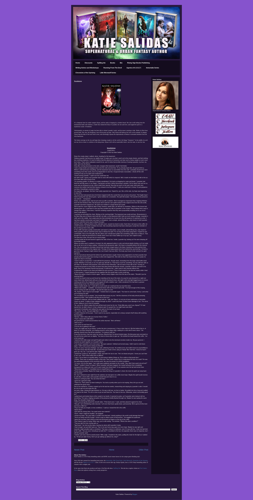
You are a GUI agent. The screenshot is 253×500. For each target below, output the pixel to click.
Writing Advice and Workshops (87, 68)
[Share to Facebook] (85, 440)
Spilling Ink (101, 63)
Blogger (134, 494)
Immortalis (109, 460)
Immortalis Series (152, 68)
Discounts (88, 63)
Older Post (143, 450)
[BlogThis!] (81, 440)
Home (78, 63)
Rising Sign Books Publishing (138, 63)
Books (112, 63)
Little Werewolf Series (108, 73)
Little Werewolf (127, 460)
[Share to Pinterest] (87, 440)
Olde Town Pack (117, 460)
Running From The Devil (112, 68)
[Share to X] (83, 440)
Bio (121, 63)
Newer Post (79, 450)
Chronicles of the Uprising (85, 73)
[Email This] (79, 440)
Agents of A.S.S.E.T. (133, 68)
